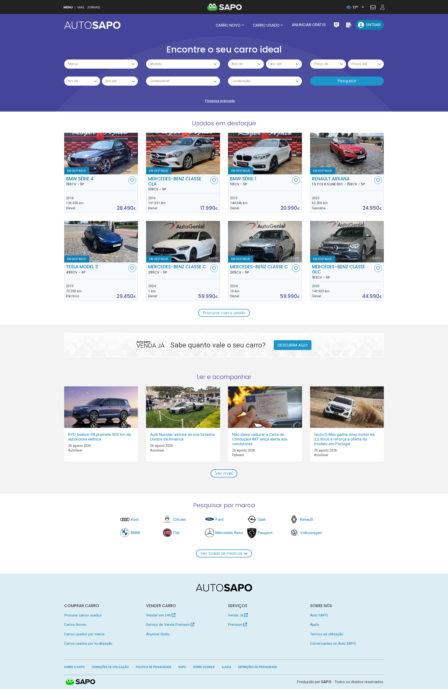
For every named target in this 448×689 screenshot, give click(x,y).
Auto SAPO (319, 615)
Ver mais (224, 473)
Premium (235, 625)
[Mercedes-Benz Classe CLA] (183, 153)
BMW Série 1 (243, 181)
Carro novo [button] (228, 25)
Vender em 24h (159, 615)
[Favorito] (132, 180)
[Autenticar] (373, 8)
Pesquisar (347, 81)
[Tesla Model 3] (101, 241)
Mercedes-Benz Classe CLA (174, 183)
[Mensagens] (336, 25)
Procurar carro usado (224, 313)
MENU (68, 7)
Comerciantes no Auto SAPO (333, 643)
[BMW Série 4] (101, 153)
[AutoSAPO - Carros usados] (92, 25)
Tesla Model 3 (82, 269)
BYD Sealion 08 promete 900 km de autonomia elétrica (99, 436)
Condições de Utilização (110, 667)
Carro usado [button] (266, 25)
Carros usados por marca (84, 634)
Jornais (93, 7)
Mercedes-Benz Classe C (177, 269)
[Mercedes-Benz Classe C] (183, 241)
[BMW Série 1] (265, 153)
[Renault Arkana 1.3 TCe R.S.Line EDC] (347, 153)
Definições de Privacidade (257, 667)
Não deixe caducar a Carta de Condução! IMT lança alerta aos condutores (259, 439)
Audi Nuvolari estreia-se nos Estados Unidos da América (182, 436)
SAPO (80, 682)
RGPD (182, 667)
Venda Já (236, 615)
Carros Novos (75, 625)
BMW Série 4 (80, 181)
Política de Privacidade (154, 667)
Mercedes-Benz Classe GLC (338, 271)
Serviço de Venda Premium (168, 625)
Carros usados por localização (88, 643)
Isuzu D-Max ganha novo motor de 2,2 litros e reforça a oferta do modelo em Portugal (344, 439)
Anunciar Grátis (309, 24)
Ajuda (314, 625)
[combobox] (101, 64)
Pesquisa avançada (220, 101)
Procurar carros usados (83, 615)
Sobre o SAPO (74, 667)
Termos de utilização (326, 634)
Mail (81, 7)
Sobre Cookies (204, 667)
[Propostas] (348, 25)
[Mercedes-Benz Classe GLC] (347, 241)
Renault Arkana (338, 181)
